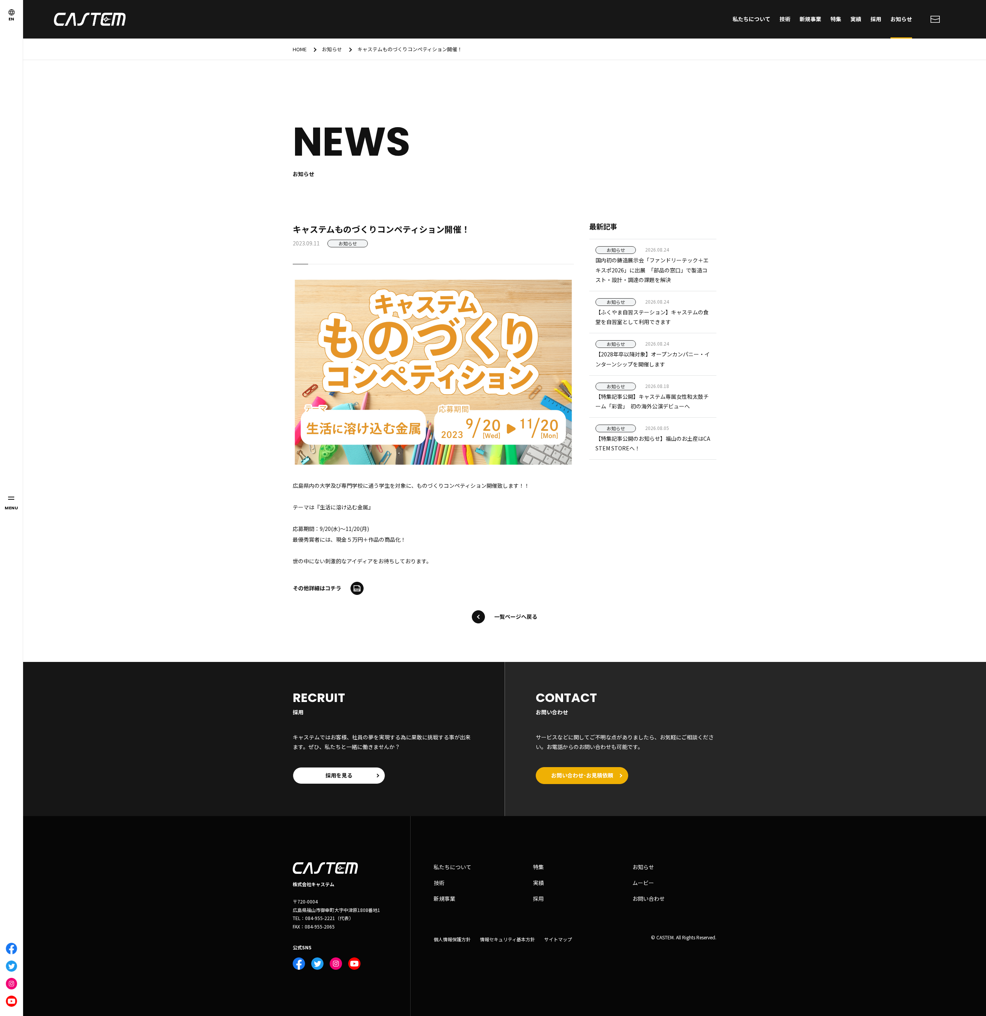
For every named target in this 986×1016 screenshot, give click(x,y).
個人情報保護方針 (452, 939)
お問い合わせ (648, 898)
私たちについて (751, 19)
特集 (835, 19)
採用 (875, 19)
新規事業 (810, 19)
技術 (785, 19)
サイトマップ (558, 939)
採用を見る (338, 775)
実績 (855, 19)
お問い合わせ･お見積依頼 (582, 775)
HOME (300, 49)
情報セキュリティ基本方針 (507, 939)
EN (11, 19)
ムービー (643, 883)
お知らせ (901, 19)
